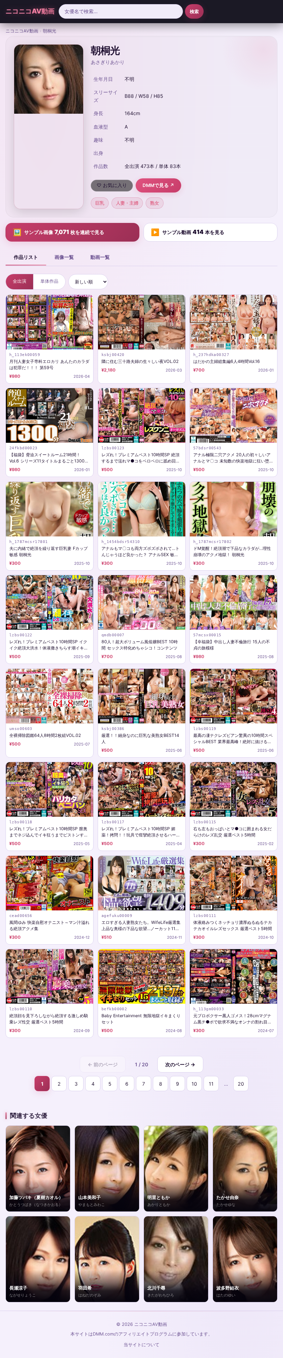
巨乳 (99, 203)
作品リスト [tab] (26, 257)
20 (241, 1084)
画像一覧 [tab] (64, 257)
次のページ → (180, 1064)
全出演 (19, 281)
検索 (194, 11)
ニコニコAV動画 (30, 11)
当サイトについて (141, 1344)
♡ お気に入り (112, 185)
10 (194, 1084)
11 (211, 1084)
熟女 (154, 203)
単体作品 (49, 281)
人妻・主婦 (127, 203)
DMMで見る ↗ (158, 185)
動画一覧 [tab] (100, 257)
